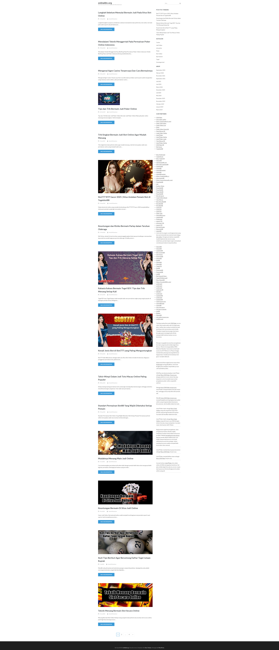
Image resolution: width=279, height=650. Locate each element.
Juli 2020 (158, 93)
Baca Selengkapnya (106, 29)
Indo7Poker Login (161, 139)
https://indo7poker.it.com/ (163, 121)
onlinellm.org (105, 3)
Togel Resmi (159, 156)
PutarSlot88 (159, 182)
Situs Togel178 (160, 158)
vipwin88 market (161, 170)
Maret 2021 (159, 87)
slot (157, 184)
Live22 (164, 343)
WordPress (161, 647)
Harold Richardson (113, 19)
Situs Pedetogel (160, 155)
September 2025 (160, 70)
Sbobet (158, 313)
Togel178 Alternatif (161, 278)
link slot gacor (160, 196)
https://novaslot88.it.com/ (163, 282)
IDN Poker (159, 117)
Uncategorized (160, 62)
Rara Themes (148, 647)
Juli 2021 (158, 81)
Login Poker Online (161, 133)
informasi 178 (160, 223)
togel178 (158, 207)
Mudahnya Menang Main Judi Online (115, 458)
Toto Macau (159, 200)
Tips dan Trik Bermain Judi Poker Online (117, 109)
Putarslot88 (159, 256)
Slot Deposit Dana (161, 276)
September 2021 (160, 78)
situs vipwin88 (160, 178)
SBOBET (158, 292)
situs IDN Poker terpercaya (168, 387)
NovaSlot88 (159, 203)
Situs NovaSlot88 (161, 201)
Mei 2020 (158, 95)
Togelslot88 (159, 149)
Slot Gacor (159, 147)
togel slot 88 (159, 290)
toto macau (159, 254)
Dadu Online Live (161, 125)
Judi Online (159, 45)
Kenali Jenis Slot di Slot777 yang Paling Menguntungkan (125, 350)
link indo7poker (160, 227)
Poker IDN (159, 213)
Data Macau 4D (160, 131)
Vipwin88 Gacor (160, 215)
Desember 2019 (160, 98)
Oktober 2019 (160, 104)
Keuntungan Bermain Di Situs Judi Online (118, 508)
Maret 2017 (159, 109)
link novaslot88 (160, 252)
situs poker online (161, 119)
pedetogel (159, 284)
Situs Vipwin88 (160, 280)
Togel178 (159, 266)
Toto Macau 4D (160, 141)
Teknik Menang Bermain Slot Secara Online (119, 610)
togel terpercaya (161, 301)
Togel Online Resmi (161, 198)
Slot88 (158, 260)
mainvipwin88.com (161, 162)
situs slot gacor (160, 307)
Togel (157, 59)
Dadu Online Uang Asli (162, 129)
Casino (158, 42)
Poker (157, 51)
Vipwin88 (159, 160)
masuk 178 (159, 221)
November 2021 (160, 76)
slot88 (158, 274)
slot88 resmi (159, 319)
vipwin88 (158, 168)
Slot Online (159, 54)
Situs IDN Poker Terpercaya (169, 375)
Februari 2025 (160, 73)
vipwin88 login (160, 303)
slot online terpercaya (162, 317)
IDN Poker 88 (160, 145)
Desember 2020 (160, 90)
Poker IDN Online (161, 123)
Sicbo (157, 127)
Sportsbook (159, 56)
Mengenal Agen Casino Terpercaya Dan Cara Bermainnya (125, 70)
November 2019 (160, 101)
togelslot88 (159, 166)
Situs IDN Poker (165, 452)
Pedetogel (159, 219)
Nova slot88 (159, 229)
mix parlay (159, 48)
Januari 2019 (159, 107)
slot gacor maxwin (161, 309)
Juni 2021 (158, 84)
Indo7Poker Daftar (161, 137)
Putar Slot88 (159, 192)
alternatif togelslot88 (162, 164)
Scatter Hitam (160, 186)
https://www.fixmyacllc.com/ (164, 180)
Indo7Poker (159, 135)
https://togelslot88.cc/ (162, 176)
